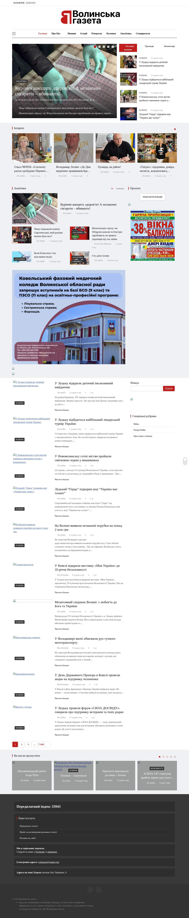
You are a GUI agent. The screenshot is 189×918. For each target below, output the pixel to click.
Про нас (56, 33)
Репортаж (97, 33)
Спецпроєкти (143, 33)
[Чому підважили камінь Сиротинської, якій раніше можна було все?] (21, 235)
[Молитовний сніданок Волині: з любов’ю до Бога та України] (32, 612)
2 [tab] (99, 47)
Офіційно (77, 262)
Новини (72, 33)
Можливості (157, 769)
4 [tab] (108, 47)
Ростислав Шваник (102, 244)
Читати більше (62, 410)
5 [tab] (113, 47)
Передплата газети (29, 826)
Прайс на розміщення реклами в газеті (38, 832)
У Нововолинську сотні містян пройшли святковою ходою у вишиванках (154, 100)
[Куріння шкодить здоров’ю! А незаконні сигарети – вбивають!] (34, 208)
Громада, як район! (109, 166)
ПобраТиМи (139, 430)
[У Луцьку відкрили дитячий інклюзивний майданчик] (128, 61)
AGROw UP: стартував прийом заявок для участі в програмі (157, 777)
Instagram (52, 852)
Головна (42, 33)
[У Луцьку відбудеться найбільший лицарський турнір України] (128, 79)
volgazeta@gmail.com (48, 862)
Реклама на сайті (28, 838)
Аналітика (125, 33)
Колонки (111, 33)
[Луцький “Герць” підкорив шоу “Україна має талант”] (128, 113)
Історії (83, 33)
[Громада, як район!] (115, 148)
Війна (75, 237)
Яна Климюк (63, 575)
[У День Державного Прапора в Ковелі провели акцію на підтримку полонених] (32, 685)
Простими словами (143, 436)
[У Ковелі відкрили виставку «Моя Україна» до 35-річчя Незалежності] (32, 576)
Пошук (135, 382)
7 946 (41, 744)
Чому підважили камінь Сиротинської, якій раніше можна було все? (56, 108)
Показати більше (152, 197)
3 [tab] (104, 47)
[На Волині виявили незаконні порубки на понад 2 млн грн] (32, 536)
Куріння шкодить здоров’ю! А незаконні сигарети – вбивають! (58, 90)
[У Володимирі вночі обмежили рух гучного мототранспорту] (32, 649)
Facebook (40, 852)
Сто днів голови (100, 255)
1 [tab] (95, 47)
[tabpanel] (64, 81)
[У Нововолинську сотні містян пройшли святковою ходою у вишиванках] (128, 96)
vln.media (21, 176)
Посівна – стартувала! (74, 775)
